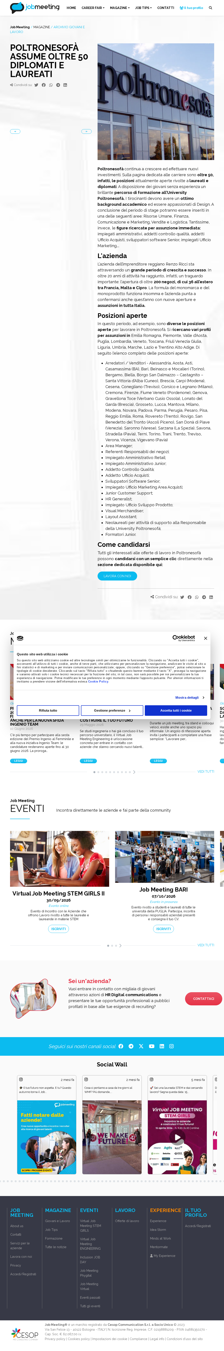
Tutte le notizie (55, 1246)
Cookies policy (79, 1338)
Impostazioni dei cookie (109, 1338)
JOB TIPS (142, 8)
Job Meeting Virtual (89, 1285)
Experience (158, 1220)
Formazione (54, 1237)
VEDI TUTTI (206, 771)
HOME (71, 8)
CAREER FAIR (92, 8)
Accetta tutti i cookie (176, 710)
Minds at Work (160, 1237)
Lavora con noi (21, 1255)
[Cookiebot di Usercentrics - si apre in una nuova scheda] (176, 638)
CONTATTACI (203, 998)
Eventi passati (90, 1296)
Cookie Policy (98, 681)
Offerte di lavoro (127, 1220)
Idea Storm (158, 1228)
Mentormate (159, 1246)
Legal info (157, 1338)
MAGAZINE (118, 8)
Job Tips (51, 1228)
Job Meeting (20, 27)
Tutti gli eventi (90, 1305)
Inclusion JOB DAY (90, 1258)
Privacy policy (55, 1338)
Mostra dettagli (187, 697)
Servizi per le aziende (20, 1244)
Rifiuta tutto (48, 710)
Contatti (15, 1233)
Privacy (15, 1264)
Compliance (138, 1338)
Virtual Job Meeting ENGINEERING (90, 1242)
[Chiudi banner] (205, 638)
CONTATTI (165, 8)
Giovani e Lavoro (57, 1220)
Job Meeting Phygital (89, 1272)
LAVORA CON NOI (117, 576)
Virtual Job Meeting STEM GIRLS (90, 1224)
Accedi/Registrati (23, 1273)
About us (16, 1225)
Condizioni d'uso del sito (185, 1338)
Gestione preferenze (109, 710)
